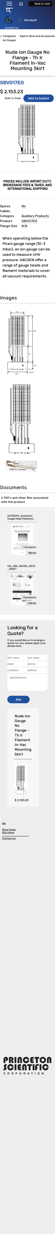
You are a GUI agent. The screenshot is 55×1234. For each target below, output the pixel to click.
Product (6, 221)
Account (30, 20)
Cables (5, 211)
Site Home (8, 832)
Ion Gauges (9, 40)
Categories (8, 36)
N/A (24, 226)
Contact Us (11, 27)
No (24, 206)
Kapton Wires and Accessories (37, 36)
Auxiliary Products (35, 216)
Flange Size (8, 226)
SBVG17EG (29, 221)
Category (7, 216)
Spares (5, 206)
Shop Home (9, 829)
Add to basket (38, 98)
